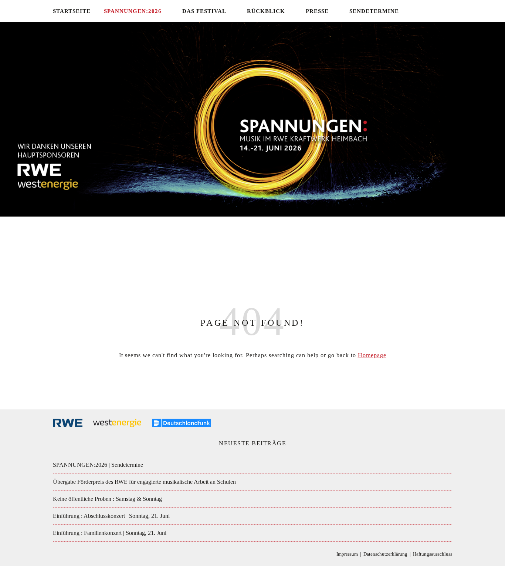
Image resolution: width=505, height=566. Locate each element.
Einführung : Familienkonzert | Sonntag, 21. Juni (109, 533)
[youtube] (450, 11)
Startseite (72, 11)
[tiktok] (429, 11)
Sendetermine (374, 11)
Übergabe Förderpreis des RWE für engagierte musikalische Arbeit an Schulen (144, 482)
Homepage (372, 355)
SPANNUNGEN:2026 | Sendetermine (98, 465)
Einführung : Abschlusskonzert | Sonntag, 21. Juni (111, 516)
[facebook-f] (418, 11)
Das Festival (204, 11)
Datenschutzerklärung (385, 554)
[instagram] (440, 11)
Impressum (347, 554)
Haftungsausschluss (432, 554)
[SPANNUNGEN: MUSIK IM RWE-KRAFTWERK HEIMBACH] (252, 148)
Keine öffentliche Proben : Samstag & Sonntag (107, 499)
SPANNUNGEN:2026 (133, 11)
